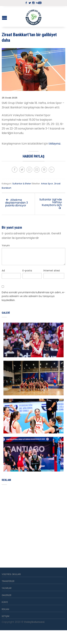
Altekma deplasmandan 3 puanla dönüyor (16, 202)
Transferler (8, 581)
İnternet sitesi (51, 270)
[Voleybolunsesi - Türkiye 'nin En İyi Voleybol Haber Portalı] (33, 16)
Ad (3, 270)
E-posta (27, 270)
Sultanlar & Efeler (21, 183)
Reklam (5, 609)
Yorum (6, 245)
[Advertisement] (33, 522)
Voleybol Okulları (11, 574)
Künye (5, 602)
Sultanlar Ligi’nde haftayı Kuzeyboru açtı (50, 202)
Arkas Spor (47, 183)
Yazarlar (7, 588)
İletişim (5, 616)
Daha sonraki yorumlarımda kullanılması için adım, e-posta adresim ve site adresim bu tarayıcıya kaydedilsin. (33, 296)
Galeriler (6, 595)
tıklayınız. (55, 144)
